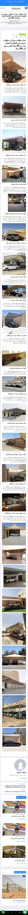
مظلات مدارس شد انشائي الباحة (18, 838)
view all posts (23, 778)
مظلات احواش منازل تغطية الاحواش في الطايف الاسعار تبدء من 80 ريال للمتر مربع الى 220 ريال (15, 786)
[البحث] (4, 8)
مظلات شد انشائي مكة (20, 860)
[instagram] (12, 4)
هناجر (24, 876)
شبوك (8, 906)
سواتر (15, 906)
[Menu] (26, 8)
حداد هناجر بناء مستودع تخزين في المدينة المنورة (15, 791)
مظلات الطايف (22, 34)
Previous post (22, 783)
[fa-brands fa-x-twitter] (15, 4)
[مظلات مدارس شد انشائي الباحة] (14, 829)
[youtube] (10, 4)
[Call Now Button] (3, 912)
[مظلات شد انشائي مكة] (14, 851)
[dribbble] (14, 4)
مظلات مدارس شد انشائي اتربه (18, 816)
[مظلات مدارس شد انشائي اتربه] (14, 807)
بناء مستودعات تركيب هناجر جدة (19, 894)
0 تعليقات (14, 36)
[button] (25, 912)
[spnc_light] (2, 8)
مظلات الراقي (13, 34)
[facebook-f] (17, 4)
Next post (23, 789)
